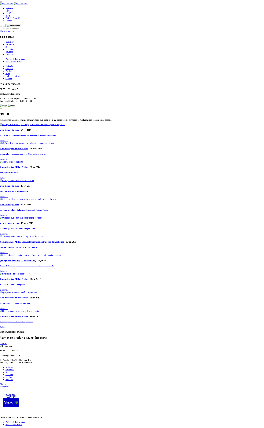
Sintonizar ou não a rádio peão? (12, 284)
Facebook (10, 44)
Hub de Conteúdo (13, 18)
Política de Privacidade (15, 59)
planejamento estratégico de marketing (46, 242)
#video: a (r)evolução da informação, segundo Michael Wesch (24, 210)
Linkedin (9, 49)
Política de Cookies (14, 61)
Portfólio (9, 13)
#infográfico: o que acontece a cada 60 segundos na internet (23, 154)
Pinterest (9, 54)
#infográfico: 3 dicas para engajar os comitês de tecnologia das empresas (28, 135)
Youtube (9, 52)
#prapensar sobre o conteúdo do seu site (15, 303)
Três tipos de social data (9, 173)
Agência (9, 8)
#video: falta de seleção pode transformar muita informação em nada (27, 266)
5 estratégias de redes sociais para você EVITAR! (19, 247)
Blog (8, 16)
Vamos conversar (4, 385)
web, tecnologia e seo (9, 130)
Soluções (9, 11)
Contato (9, 21)
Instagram (10, 42)
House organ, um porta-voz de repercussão (16, 322)
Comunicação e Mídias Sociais (14, 148)
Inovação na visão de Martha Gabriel (14, 191)
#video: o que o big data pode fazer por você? (17, 228)
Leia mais (4, 140)
